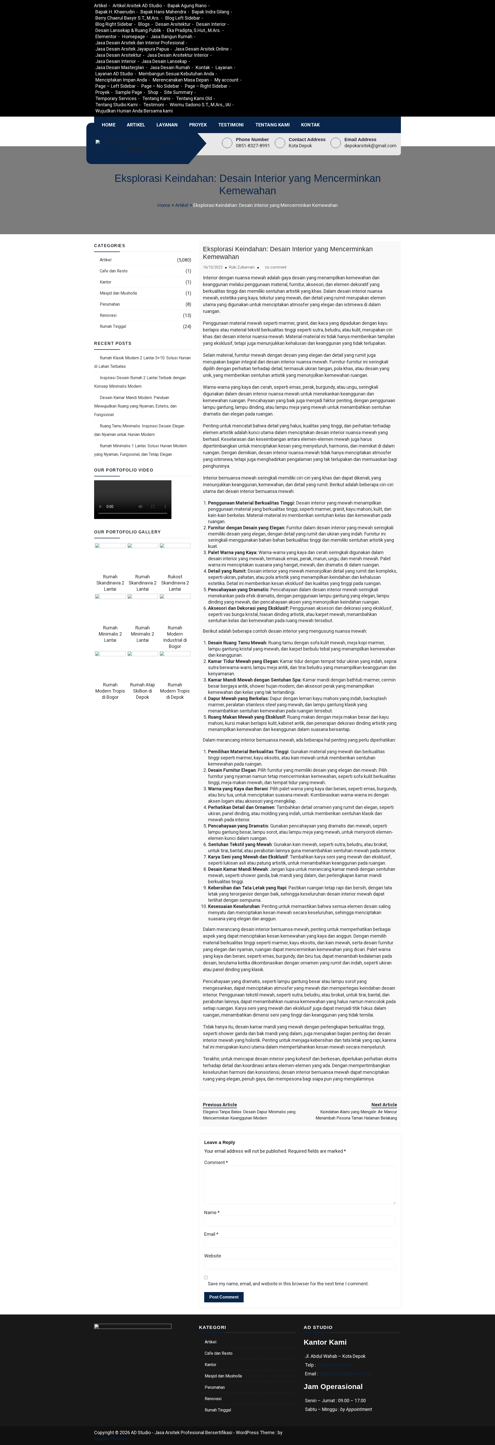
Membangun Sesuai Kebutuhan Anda (176, 73)
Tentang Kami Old (194, 98)
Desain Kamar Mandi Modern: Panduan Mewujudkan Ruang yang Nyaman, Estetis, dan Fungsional (135, 406)
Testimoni (153, 104)
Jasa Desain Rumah (170, 67)
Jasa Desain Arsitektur (118, 55)
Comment (216, 1162)
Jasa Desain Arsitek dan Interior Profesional (139, 42)
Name (212, 1212)
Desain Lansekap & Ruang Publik (128, 30)
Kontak (203, 67)
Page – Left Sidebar (115, 86)
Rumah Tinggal (113, 326)
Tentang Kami (156, 98)
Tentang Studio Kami (116, 104)
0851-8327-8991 (253, 145)
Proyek (102, 92)
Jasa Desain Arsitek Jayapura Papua (132, 49)
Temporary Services (116, 98)
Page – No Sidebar (160, 86)
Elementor (106, 36)
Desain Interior (211, 24)
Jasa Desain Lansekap (164, 61)
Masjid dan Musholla (118, 293)
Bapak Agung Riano (187, 5)
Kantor (105, 282)
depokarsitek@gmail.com (370, 145)
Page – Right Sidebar (206, 86)
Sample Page (128, 92)
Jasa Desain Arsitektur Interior (178, 55)
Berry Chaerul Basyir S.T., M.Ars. (127, 18)
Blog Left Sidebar (182, 18)
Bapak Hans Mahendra (163, 11)
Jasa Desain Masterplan (119, 67)
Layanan (224, 67)
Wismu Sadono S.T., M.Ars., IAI (200, 104)
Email (211, 1234)
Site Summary (178, 92)
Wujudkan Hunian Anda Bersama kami (134, 110)
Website (212, 1256)
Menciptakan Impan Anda (121, 80)
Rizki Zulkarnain (242, 267)
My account (226, 80)
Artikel (100, 5)
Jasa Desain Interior (115, 61)
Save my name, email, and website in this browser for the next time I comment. (288, 1283)
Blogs (144, 24)
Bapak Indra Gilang (210, 11)
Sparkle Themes (111, 1438)
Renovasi (108, 315)
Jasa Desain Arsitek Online (202, 49)
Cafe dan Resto (114, 271)
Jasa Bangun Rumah (171, 36)
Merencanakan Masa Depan (181, 80)
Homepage (133, 36)
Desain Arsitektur (173, 24)
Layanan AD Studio (114, 73)
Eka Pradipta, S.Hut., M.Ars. (194, 30)
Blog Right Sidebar (114, 24)
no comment (275, 267)
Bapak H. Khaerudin (115, 11)
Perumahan (110, 304)
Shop (153, 92)
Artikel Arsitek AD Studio (137, 5)
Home (109, 124)
